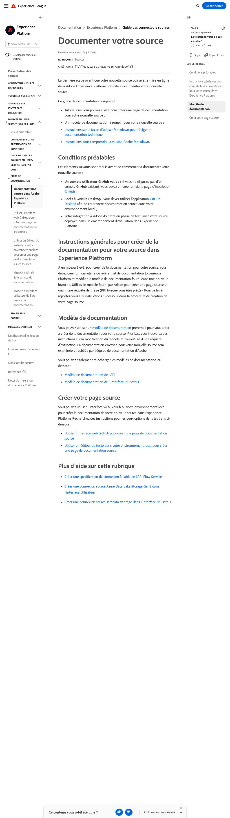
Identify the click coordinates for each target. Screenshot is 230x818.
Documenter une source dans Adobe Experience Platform (27, 196)
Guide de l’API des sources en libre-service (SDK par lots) (22, 162)
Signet (198, 55)
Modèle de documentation (199, 106)
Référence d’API (18, 372)
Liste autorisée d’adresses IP (24, 351)
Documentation (69, 27)
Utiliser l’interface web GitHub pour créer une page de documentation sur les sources (25, 222)
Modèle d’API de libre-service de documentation (23, 277)
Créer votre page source (204, 118)
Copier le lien (216, 55)
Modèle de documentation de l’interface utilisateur (101, 382)
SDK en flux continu (18, 316)
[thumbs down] (129, 812)
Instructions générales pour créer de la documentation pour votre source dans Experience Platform (205, 88)
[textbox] (22, 43)
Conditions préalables (202, 72)
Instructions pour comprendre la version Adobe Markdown (106, 141)
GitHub (69, 191)
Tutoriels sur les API (21, 95)
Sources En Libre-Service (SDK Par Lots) (21, 122)
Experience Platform (102, 27)
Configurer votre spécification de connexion (22, 144)
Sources (79, 59)
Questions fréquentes (21, 363)
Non (210, 45)
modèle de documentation (111, 327)
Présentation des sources (19, 73)
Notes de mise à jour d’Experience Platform (22, 382)
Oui (198, 45)
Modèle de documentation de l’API (89, 374)
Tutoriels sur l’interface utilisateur (17, 108)
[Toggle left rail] (41, 17)
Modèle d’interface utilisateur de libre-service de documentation (25, 298)
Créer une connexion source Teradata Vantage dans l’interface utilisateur (117, 502)
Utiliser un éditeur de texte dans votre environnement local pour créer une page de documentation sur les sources (26, 252)
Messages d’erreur (20, 326)
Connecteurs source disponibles (21, 86)
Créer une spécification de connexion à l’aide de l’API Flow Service (113, 476)
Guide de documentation (20, 178)
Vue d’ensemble (21, 132)
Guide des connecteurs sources (146, 27)
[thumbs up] (119, 812)
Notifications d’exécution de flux (23, 338)
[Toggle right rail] (189, 17)
